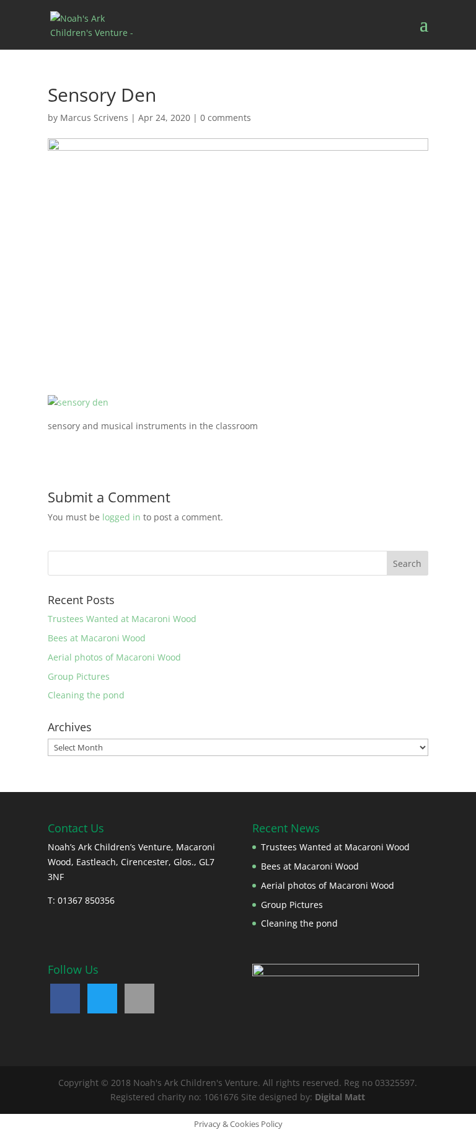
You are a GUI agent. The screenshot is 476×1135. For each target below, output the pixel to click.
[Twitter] (102, 998)
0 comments (225, 117)
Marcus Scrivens (94, 117)
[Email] (139, 998)
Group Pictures (79, 676)
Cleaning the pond (86, 695)
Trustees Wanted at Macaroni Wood (122, 619)
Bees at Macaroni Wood (97, 638)
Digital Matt (340, 1097)
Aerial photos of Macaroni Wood (114, 657)
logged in (121, 517)
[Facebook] (65, 998)
